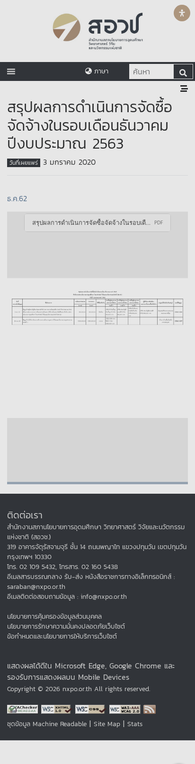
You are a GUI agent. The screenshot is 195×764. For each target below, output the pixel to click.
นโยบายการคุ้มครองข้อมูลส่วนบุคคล (54, 617)
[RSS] (149, 708)
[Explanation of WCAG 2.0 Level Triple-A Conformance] (126, 708)
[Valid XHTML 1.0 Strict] (58, 708)
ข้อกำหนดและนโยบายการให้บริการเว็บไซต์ (62, 636)
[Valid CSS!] (92, 708)
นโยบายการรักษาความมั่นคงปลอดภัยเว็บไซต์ (66, 626)
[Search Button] (183, 71)
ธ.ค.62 (17, 198)
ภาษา (100, 71)
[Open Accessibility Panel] (182, 13)
